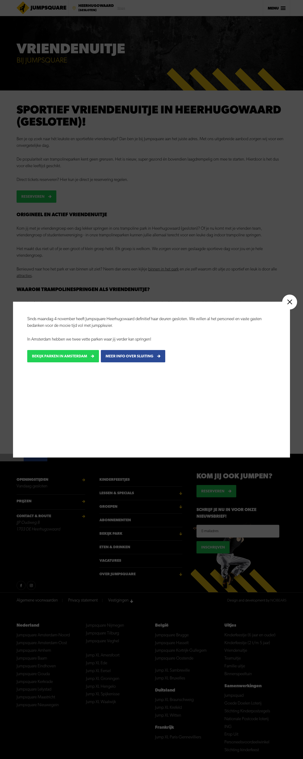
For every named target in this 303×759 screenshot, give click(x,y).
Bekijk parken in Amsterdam (59, 356)
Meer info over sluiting (129, 356)
